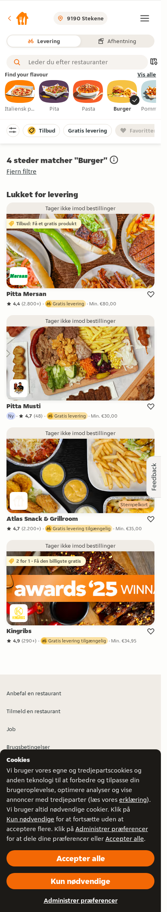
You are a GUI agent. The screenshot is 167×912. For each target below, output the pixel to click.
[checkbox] (20, 96)
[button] (17, 18)
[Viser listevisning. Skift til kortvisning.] (153, 62)
